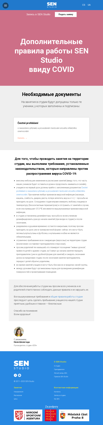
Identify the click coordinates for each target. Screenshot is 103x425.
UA (89, 5)
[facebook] (15, 375)
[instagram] (19, 375)
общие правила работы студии (66, 296)
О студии (57, 366)
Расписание (18, 395)
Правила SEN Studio (61, 377)
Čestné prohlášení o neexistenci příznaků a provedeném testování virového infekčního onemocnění (52, 191)
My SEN (56, 399)
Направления (18, 392)
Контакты (57, 392)
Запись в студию (60, 395)
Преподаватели (59, 369)
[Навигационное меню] (5, 5)
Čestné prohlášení (28, 123)
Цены (15, 399)
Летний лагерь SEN (60, 373)
